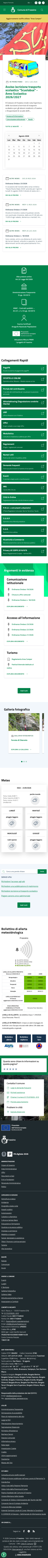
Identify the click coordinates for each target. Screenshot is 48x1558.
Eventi (3, 1280)
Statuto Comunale (8, 1437)
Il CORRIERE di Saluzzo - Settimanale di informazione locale (23, 1514)
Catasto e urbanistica (9, 1216)
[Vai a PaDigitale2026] (15, 1154)
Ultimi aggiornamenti (9, 1455)
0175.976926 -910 (11, 1313)
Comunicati (5, 1264)
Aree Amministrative (9, 1168)
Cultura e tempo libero (9, 1220)
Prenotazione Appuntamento (12, 1423)
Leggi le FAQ (6, 1420)
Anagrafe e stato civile (9, 1206)
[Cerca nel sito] (42, 10)
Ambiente (5, 1202)
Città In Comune (27, 1543)
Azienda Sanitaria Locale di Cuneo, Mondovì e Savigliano (22, 1510)
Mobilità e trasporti (8, 1234)
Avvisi (3, 1268)
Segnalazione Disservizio (10, 1427)
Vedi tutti (24, 690)
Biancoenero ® (17, 1549)
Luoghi (3, 1283)
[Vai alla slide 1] (21, 761)
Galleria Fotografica (8, 1290)
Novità (30, 119)
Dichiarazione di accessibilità (11, 1413)
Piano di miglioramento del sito (12, 1416)
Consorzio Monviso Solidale (11, 1507)
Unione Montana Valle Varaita (12, 1496)
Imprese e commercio (9, 1230)
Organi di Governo (8, 1165)
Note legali (5, 1445)
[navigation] (4, 9)
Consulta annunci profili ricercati (13, 1475)
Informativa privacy (8, 1441)
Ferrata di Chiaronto (19, 740)
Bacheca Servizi (7, 1434)
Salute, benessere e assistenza (12, 1238)
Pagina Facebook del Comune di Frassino (16, 1492)
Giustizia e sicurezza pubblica (11, 1227)
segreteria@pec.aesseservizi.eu (16, 1398)
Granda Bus (5, 1482)
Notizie (3, 1260)
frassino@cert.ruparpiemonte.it (17, 1321)
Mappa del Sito (6, 1462)
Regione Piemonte (8, 3)
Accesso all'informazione (14, 116)
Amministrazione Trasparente (12, 1409)
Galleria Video (6, 1294)
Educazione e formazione (10, 1223)
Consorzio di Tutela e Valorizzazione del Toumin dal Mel (21, 1499)
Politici (3, 1186)
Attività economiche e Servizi (12, 1298)
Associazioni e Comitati (9, 1301)
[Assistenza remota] (35, 1543)
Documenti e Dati (7, 1176)
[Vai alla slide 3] (26, 761)
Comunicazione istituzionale (15, 119)
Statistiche (5, 1459)
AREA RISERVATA (24, 1554)
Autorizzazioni (6, 1213)
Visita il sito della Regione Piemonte (14, 1485)
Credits (3, 1452)
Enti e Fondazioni (7, 1179)
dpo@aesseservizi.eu (14, 1395)
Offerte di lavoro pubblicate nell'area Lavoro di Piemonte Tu (23, 1478)
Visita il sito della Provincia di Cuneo (14, 1489)
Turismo (4, 1245)
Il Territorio (5, 1287)
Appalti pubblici (7, 1209)
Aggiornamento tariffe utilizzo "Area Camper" (24, 18)
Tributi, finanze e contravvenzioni (13, 1241)
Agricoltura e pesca (8, 1198)
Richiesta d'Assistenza (9, 1430)
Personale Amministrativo (11, 1183)
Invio (42, 871)
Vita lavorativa (6, 1248)
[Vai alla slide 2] (24, 761)
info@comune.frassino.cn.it (16, 1324)
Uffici (3, 1172)
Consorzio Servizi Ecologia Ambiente (14, 1503)
